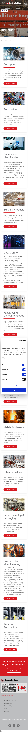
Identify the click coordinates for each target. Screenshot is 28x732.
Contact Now (13, 670)
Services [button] (22, 3)
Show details (19, 385)
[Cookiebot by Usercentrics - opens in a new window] (19, 340)
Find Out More (10, 83)
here (7, 357)
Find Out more (10, 334)
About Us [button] (4, 3)
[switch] (24, 369)
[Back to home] (14, 3)
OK (14, 390)
